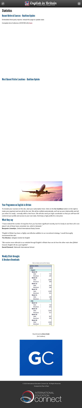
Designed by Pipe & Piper (41, 386)
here (30, 23)
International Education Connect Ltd (37, 383)
